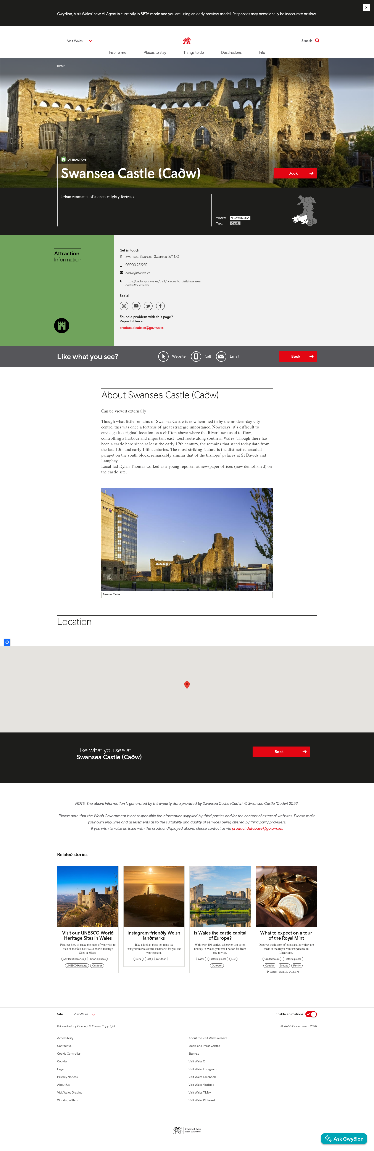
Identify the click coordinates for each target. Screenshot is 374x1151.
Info (262, 52)
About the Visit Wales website (208, 1038)
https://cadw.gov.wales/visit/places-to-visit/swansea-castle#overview (164, 283)
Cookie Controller (69, 1053)
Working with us (68, 1100)
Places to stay (155, 52)
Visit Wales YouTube (201, 1084)
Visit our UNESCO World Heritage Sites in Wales (87, 935)
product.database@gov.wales (142, 328)
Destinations (231, 52)
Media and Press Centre (204, 1046)
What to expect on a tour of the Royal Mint (286, 935)
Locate (7, 642)
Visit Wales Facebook (202, 1077)
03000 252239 (136, 265)
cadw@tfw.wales (138, 273)
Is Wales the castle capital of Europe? (220, 935)
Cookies (62, 1061)
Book (293, 173)
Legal (60, 1069)
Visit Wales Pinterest (202, 1100)
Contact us (64, 1046)
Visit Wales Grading (69, 1092)
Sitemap (194, 1053)
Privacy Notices (67, 1077)
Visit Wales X (197, 1061)
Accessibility (65, 1038)
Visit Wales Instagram (202, 1069)
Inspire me (117, 52)
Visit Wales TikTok (200, 1092)
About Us (63, 1084)
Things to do (194, 52)
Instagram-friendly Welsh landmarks (153, 935)
